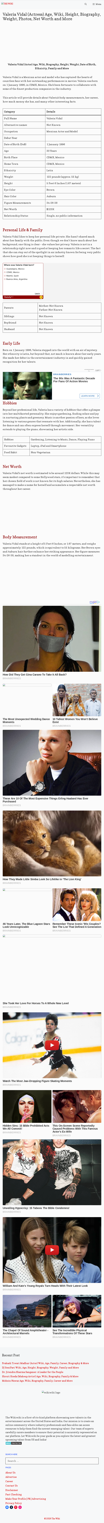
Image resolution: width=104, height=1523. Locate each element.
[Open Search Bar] (86, 4)
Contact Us (11, 1485)
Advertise (11, 1477)
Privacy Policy (13, 1503)
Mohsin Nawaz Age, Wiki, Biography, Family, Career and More (37, 1380)
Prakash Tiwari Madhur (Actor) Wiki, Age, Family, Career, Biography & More (45, 1363)
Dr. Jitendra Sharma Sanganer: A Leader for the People (32, 1372)
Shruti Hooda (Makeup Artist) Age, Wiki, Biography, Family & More (40, 1376)
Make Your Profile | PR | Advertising (25, 1498)
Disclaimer (11, 1490)
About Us (10, 1472)
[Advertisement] (52, 42)
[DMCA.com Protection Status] (13, 1444)
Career (9, 1481)
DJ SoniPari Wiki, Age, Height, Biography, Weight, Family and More (40, 1367)
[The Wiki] (7, 4)
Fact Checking (13, 1494)
